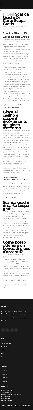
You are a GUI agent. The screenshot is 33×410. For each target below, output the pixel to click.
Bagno (3, 357)
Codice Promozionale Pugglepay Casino (14, 280)
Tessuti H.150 (4, 377)
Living (2, 353)
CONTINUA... (4, 320)
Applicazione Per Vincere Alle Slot (12, 105)
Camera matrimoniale (6, 343)
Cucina (3, 350)
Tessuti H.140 (4, 381)
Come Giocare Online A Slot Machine (14, 179)
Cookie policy (16, 408)
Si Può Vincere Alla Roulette (11, 107)
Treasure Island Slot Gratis (10, 177)
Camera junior (5, 346)
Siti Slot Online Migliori (9, 197)
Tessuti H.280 (4, 370)
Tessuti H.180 (4, 374)
